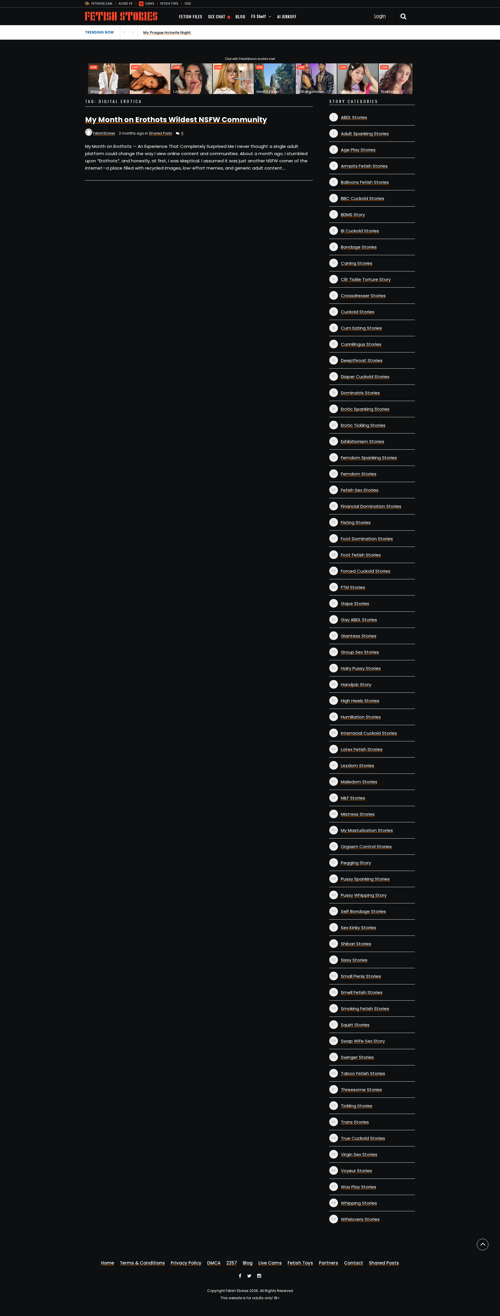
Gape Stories (355, 603)
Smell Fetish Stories (362, 992)
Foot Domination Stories (367, 539)
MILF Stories (353, 798)
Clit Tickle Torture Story (366, 279)
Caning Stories (356, 263)
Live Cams (270, 1263)
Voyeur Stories (356, 1171)
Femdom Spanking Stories (369, 458)
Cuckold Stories (357, 312)
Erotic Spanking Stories (365, 409)
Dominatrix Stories (360, 393)
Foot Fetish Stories (361, 555)
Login (380, 16)
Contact (353, 1263)
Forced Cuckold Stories (365, 571)
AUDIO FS (126, 3)
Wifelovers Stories (360, 1219)
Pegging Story (356, 863)
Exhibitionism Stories (362, 441)
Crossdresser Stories (363, 296)
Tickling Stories (356, 1106)
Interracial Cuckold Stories (369, 733)
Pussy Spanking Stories (365, 879)
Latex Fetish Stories (362, 749)
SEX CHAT (216, 16)
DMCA (213, 1263)
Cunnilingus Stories (361, 344)
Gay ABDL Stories (359, 620)
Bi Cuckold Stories (360, 231)
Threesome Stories (361, 1090)
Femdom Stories (358, 474)
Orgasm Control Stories (366, 846)
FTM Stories (353, 587)
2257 (231, 1263)
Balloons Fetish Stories (365, 182)
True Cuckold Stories (363, 1138)
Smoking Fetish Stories (365, 1009)
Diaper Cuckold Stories (365, 377)
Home (107, 1263)
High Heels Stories (360, 701)
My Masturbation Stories (367, 830)
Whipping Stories (359, 1203)
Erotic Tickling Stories (363, 425)
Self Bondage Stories (363, 911)
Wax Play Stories (358, 1187)
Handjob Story (356, 684)
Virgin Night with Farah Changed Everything (184, 32)
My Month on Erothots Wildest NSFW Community (176, 120)
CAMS (149, 3)
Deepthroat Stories (362, 360)
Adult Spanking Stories (365, 134)
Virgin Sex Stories (359, 1154)
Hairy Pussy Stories (361, 668)
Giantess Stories (358, 636)
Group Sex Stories (360, 652)
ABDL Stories (354, 117)
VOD (188, 3)
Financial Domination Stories (371, 506)
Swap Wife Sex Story (363, 1041)
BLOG (240, 16)
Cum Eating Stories (361, 328)
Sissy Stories (354, 960)
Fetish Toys (300, 1263)
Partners (328, 1263)
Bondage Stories (359, 247)
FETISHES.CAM (102, 3)
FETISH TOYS (169, 3)
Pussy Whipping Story (364, 895)
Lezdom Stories (357, 765)
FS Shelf (258, 16)
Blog (248, 1263)
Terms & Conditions (142, 1263)
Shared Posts (160, 133)
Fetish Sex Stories (359, 490)
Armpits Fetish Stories (364, 166)
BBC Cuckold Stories (362, 198)
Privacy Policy (186, 1263)
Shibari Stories (356, 944)
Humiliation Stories (361, 717)
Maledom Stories (359, 782)
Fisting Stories (356, 522)
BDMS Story (353, 215)
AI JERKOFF (287, 16)
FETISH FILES (190, 16)
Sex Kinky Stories (358, 927)
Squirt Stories (355, 1025)
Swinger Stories (357, 1057)
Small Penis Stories (361, 976)
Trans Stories (355, 1122)
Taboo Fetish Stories (363, 1073)
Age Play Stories (358, 150)
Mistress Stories (358, 814)
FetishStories (104, 133)
